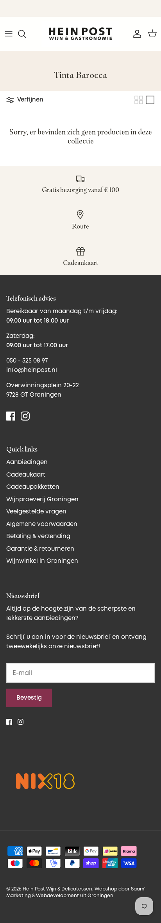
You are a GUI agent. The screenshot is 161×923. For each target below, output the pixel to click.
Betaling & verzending (38, 536)
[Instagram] (25, 416)
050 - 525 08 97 (27, 361)
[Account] (135, 33)
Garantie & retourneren (40, 549)
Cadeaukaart (25, 475)
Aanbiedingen (27, 462)
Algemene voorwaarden (41, 524)
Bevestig (29, 698)
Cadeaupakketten (32, 487)
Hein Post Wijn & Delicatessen (57, 889)
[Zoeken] (25, 33)
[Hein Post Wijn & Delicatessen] (80, 34)
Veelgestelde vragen (36, 512)
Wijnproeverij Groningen (42, 499)
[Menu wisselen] (8, 33)
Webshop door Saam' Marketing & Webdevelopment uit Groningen (75, 892)
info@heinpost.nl (31, 370)
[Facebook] (10, 416)
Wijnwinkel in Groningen (42, 561)
